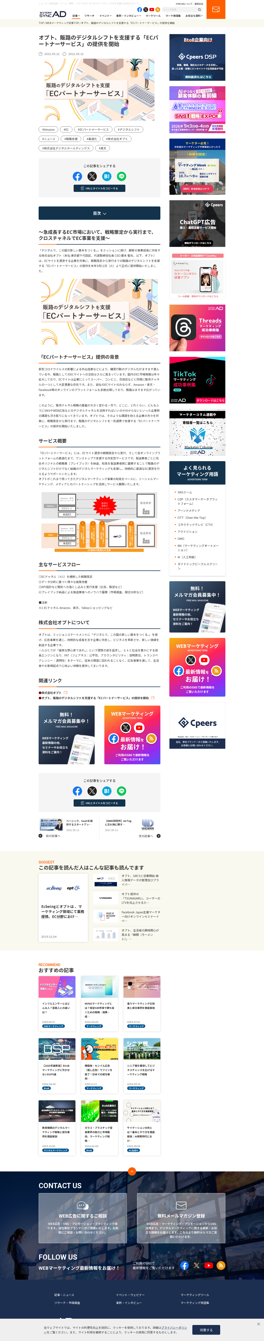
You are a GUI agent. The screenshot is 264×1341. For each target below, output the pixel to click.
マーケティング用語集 (195, 1302)
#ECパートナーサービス (93, 129)
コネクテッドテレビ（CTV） (196, 524)
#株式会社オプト (117, 139)
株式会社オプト (51, 692)
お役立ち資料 (193, 15)
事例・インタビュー (127, 15)
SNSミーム (185, 492)
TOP (41, 23)
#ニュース (48, 139)
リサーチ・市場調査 (67, 1302)
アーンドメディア (189, 510)
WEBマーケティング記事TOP (62, 23)
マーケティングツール (195, 1295)
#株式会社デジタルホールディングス (66, 148)
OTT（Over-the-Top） (192, 517)
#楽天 (102, 148)
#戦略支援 (71, 139)
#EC (66, 129)
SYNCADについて (184, 4)
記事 (75, 15)
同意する (206, 1330)
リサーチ (89, 15)
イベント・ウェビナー (130, 1295)
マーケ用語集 (173, 15)
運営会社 (198, 4)
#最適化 (92, 139)
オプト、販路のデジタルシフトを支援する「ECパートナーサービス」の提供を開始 (95, 698)
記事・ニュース (64, 1295)
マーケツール (153, 15)
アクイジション (188, 531)
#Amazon (48, 129)
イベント (104, 15)
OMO (181, 538)
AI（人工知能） (187, 557)
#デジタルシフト (129, 129)
